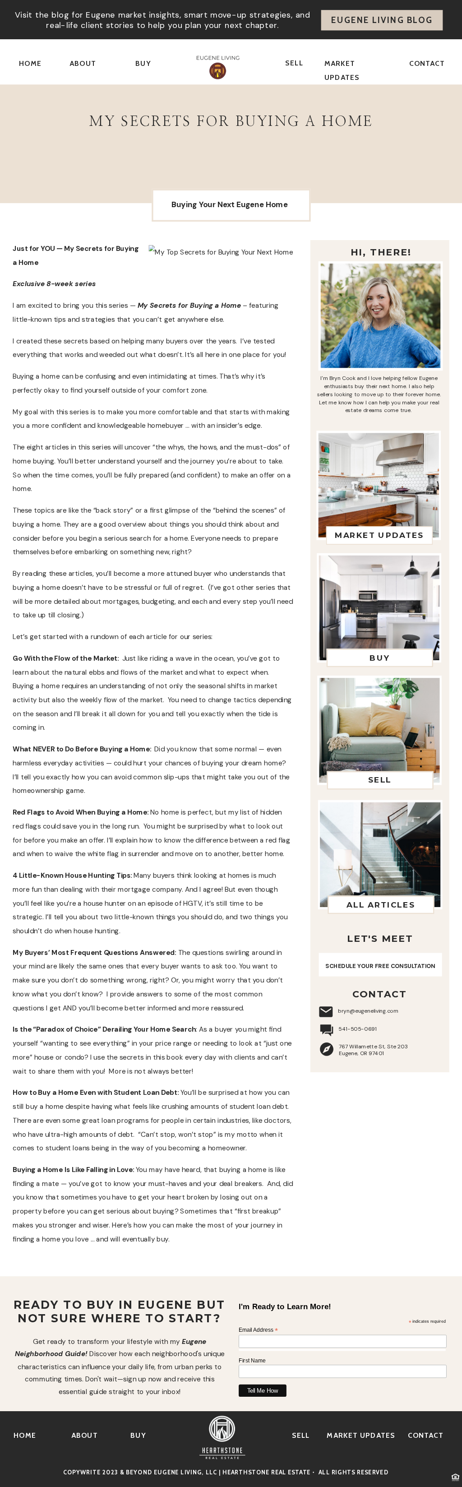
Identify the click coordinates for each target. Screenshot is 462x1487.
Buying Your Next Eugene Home (229, 204)
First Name (252, 1360)
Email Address (258, 1330)
